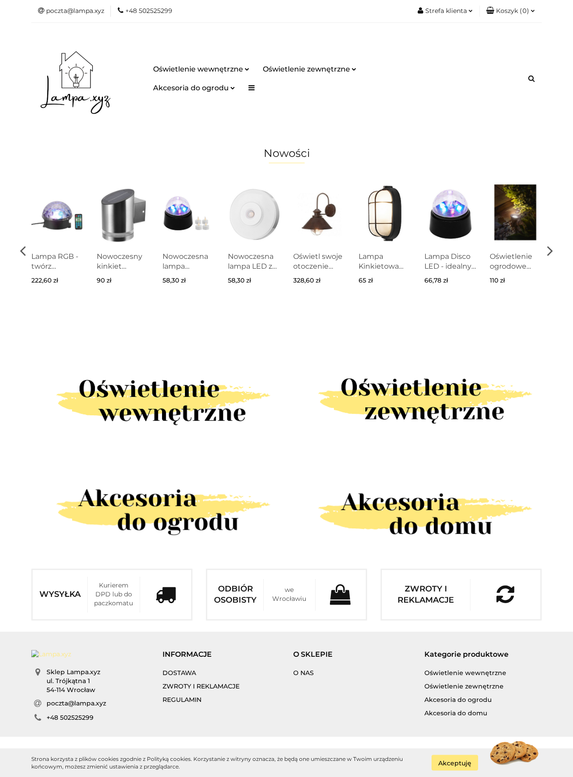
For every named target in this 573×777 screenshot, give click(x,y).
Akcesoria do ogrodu (192, 88)
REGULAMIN (181, 700)
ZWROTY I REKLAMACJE (200, 686)
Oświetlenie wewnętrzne (199, 69)
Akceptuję (454, 763)
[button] (510, 11)
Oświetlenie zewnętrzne (307, 69)
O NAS (303, 673)
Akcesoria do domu (455, 713)
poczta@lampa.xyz (76, 703)
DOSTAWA (179, 673)
